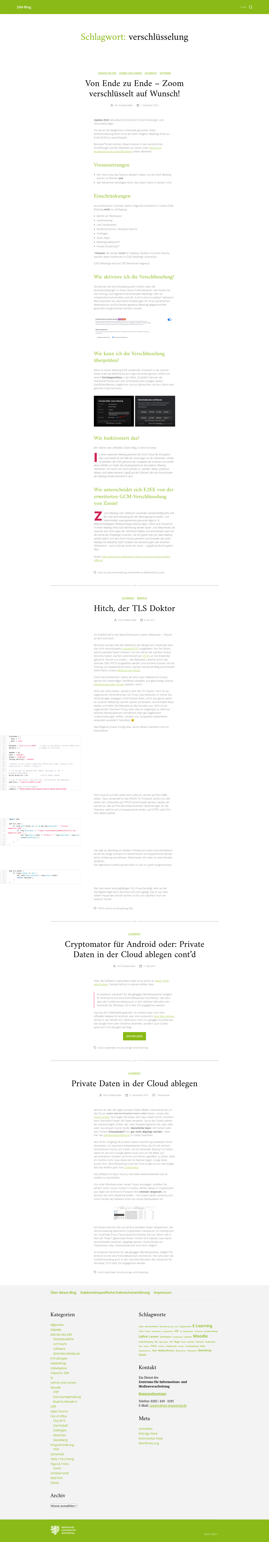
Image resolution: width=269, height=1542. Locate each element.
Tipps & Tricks (59, 1464)
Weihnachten (181, 1351)
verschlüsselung (119, 572)
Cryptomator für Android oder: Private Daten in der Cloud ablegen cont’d (134, 950)
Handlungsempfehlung (116, 1135)
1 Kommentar (163, 1095)
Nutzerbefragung (146, 1342)
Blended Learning (166, 1326)
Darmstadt (60, 1425)
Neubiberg (60, 1440)
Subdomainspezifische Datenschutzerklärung (115, 1292)
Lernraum (60, 1344)
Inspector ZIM (59, 1373)
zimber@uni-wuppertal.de (168, 1406)
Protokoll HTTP (130, 648)
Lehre (143, 1336)
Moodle (55, 1387)
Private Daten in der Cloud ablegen (134, 1084)
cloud (100, 1047)
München (59, 1435)
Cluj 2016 (59, 1420)
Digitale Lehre (185, 1326)
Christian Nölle (126, 105)
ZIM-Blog (24, 7)
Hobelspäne (58, 1368)
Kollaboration (188, 1331)
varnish (108, 908)
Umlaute (161, 1346)
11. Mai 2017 (149, 966)
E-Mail (141, 1331)
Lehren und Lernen (130, 73)
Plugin (177, 1341)
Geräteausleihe (63, 1339)
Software (165, 73)
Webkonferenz (151, 572)
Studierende (210, 1342)
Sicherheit (151, 73)
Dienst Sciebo (102, 1117)
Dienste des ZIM (107, 73)
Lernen (154, 1336)
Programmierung (62, 1445)
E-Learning (202, 1325)
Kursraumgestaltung (67, 1397)
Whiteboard (192, 1351)
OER (53, 1406)
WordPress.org (149, 1443)
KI (51, 1378)
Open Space (163, 1342)
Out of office (58, 1416)
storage (128, 1047)
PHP (56, 1449)
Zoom (161, 572)
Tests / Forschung (62, 1459)
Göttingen (60, 1430)
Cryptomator (131, 1167)
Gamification (156, 1331)
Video (202, 1346)
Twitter (146, 1346)
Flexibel (147, 1331)
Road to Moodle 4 (65, 1402)
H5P (56, 1392)
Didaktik (55, 1330)
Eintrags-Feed (148, 1433)
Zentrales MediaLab (66, 1353)
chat (176, 1326)
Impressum (162, 1292)
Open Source (59, 1411)
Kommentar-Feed (151, 1438)
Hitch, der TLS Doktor (134, 609)
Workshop (204, 1350)
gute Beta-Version (164, 1016)
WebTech (142, 598)
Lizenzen (188, 1336)
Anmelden (146, 1429)
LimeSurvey (177, 1337)
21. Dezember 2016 (138, 1095)
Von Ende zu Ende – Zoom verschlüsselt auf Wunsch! (134, 89)
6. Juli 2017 (149, 620)
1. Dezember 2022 (149, 105)
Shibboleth (199, 1342)
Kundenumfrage (211, 1331)
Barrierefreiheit (151, 1326)
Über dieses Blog (63, 1292)
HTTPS (146, 656)
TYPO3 (101, 908)
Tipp (140, 1346)
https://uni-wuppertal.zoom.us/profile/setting (128, 149)
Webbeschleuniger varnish (109, 684)
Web (131, 908)
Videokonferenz (135, 572)
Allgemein (57, 1325)
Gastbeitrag (58, 1363)
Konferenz (199, 1331)
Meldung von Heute (128, 670)
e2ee (100, 572)
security (107, 572)
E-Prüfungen (58, 1358)
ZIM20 (54, 1483)
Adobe (141, 1326)
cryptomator (110, 1047)
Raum (183, 1342)
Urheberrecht (59, 1473)
